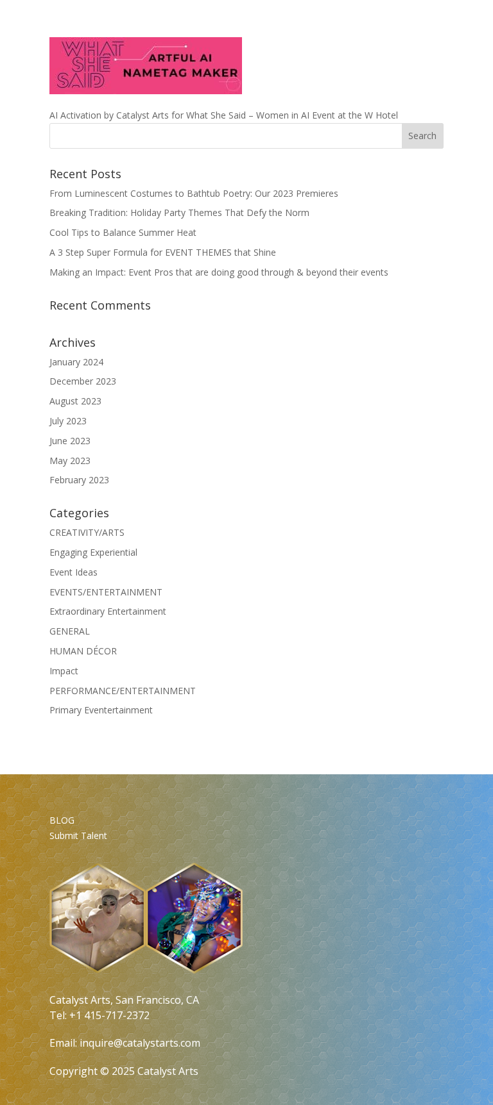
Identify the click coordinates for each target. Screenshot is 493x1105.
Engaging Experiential (93, 552)
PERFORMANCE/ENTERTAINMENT (122, 691)
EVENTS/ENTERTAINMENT (105, 592)
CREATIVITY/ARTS (87, 532)
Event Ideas (73, 572)
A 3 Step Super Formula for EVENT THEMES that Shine (162, 252)
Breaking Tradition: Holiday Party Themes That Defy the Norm (179, 212)
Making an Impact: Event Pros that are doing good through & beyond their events (218, 272)
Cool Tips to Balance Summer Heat (122, 232)
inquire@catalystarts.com (140, 1043)
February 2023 (79, 480)
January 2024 (76, 362)
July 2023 (68, 421)
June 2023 (70, 441)
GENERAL (69, 631)
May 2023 (70, 460)
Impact (63, 671)
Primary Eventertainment (101, 710)
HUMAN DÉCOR (83, 651)
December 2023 (82, 381)
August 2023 (75, 401)
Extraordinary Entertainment (107, 611)
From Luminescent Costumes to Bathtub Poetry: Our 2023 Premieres (193, 193)
